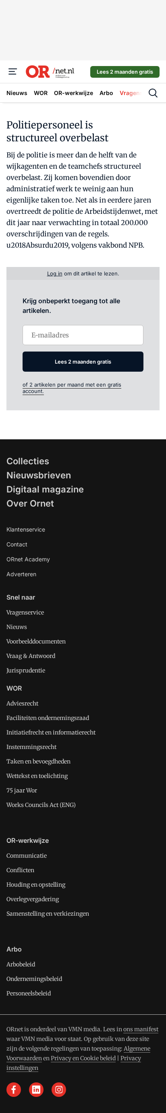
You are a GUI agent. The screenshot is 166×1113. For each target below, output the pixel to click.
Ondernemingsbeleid (34, 979)
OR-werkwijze (27, 840)
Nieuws (16, 627)
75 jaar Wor (21, 790)
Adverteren (21, 574)
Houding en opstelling (35, 884)
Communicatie (26, 855)
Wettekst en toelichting (37, 776)
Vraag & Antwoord (30, 656)
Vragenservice (25, 612)
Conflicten (20, 870)
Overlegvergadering (32, 899)
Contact (16, 544)
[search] (153, 93)
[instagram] (59, 1089)
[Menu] (12, 72)
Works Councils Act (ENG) (41, 805)
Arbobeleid (20, 964)
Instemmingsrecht (31, 747)
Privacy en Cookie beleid (83, 1058)
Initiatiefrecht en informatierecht (50, 732)
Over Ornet (30, 503)
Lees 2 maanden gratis (125, 71)
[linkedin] (36, 1089)
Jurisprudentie (25, 670)
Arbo (14, 949)
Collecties (27, 461)
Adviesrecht (22, 703)
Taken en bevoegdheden (38, 761)
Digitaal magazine (45, 489)
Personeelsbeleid (28, 993)
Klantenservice (25, 529)
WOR (14, 688)
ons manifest (140, 1029)
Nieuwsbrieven (38, 475)
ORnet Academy (28, 559)
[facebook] (13, 1089)
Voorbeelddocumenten (36, 641)
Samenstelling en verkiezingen (47, 913)
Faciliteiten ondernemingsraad (47, 718)
